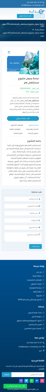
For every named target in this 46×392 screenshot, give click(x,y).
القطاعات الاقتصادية (34, 280)
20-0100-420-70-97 (34, 2)
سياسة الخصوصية (35, 287)
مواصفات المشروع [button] (17, 125)
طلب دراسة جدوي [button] (25, 16)
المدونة (39, 295)
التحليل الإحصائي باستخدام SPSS (30, 299)
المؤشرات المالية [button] (15, 129)
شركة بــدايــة (39, 29)
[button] (42, 16)
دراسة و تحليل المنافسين (33, 328)
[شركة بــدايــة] (36, 12)
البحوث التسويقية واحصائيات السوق (29, 320)
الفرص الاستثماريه (35, 324)
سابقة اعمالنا (37, 276)
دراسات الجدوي (36, 284)
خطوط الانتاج (37, 316)
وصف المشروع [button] (33, 125)
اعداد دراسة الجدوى (35, 312)
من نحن (39, 272)
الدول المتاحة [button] (18, 133)
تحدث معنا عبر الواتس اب (14, 386)
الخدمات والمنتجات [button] (32, 129)
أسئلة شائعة (37, 291)
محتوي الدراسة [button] (33, 133)
